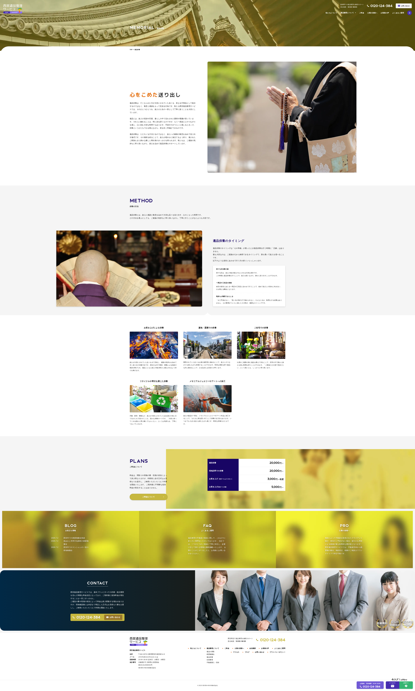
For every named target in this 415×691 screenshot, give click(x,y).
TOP (131, 49)
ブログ (247, 652)
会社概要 (252, 648)
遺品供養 (210, 657)
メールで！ (392, 683)
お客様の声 (385, 13)
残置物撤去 (210, 654)
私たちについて (331, 13)
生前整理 (210, 660)
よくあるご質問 (398, 13)
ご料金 (361, 13)
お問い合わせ (259, 652)
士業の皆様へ (372, 13)
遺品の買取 (210, 651)
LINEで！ (406, 683)
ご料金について (148, 497)
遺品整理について (347, 13)
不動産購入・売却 (213, 662)
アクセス (236, 652)
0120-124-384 (381, 5)
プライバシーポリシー (277, 652)
